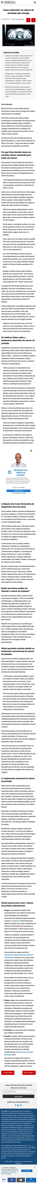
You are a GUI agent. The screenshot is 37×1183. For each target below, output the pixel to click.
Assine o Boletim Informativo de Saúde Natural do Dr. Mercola (18, 1086)
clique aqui (31, 1145)
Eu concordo (26, 1170)
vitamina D (16, 921)
